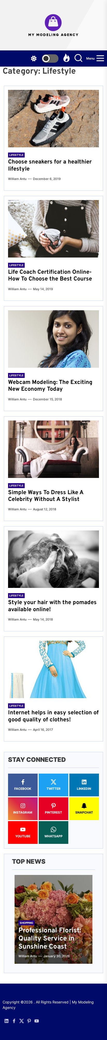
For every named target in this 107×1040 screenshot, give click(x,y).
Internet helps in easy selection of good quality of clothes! (53, 716)
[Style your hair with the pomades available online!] (53, 559)
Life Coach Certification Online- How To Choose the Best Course (50, 276)
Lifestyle (16, 154)
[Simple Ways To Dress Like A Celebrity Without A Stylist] (53, 449)
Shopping (26, 922)
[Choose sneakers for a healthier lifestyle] (53, 118)
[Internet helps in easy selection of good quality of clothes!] (53, 669)
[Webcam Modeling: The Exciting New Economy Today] (53, 339)
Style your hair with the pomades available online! (52, 606)
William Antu (17, 179)
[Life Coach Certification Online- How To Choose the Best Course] (53, 229)
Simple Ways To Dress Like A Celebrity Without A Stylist (45, 496)
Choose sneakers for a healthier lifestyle (50, 165)
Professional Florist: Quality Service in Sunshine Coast (49, 938)
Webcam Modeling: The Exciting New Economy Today (50, 386)
